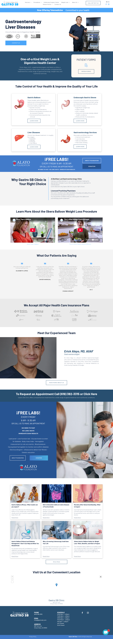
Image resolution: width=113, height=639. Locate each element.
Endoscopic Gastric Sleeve (85, 97)
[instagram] (109, 4)
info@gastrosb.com (40, 620)
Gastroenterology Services (85, 132)
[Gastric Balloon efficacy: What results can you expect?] (25, 493)
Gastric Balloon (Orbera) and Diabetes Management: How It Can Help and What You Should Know (25, 543)
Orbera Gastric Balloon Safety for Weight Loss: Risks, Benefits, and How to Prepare (87, 542)
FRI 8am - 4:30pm (62, 621)
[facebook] (106, 4)
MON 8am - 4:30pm (63, 614)
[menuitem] (28, 2)
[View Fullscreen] (12, 582)
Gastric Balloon (34, 97)
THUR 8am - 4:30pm (63, 619)
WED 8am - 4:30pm (63, 618)
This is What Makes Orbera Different (80, 244)
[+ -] (56, 586)
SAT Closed (60, 623)
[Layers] (101, 577)
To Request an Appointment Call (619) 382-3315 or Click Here (56, 394)
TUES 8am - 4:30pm (63, 616)
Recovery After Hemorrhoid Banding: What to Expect (87, 506)
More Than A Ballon (33, 244)
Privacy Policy (32, 636)
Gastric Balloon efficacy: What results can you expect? (25, 506)
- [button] (12, 579)
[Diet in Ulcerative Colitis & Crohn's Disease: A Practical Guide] (56, 493)
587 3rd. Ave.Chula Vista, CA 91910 (56, 603)
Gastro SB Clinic (56, 600)
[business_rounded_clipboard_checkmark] (86, 67)
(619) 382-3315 (38, 614)
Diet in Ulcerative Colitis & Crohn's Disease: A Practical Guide (56, 506)
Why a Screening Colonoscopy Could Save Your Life (56, 542)
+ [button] (12, 577)
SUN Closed (60, 625)
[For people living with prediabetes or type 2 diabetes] (25, 530)
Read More (15, 517)
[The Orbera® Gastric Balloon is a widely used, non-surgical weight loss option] (88, 530)
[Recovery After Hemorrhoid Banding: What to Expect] (88, 493)
